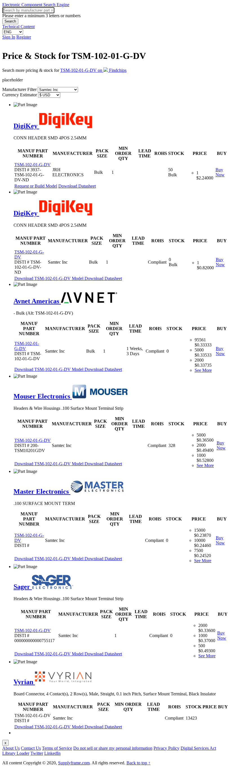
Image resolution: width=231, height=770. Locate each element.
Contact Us (31, 748)
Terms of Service (57, 748)
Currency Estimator (19, 94)
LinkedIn (52, 753)
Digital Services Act (198, 748)
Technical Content (18, 26)
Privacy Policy (166, 748)
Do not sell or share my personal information (112, 748)
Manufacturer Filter (19, 89)
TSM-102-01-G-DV (32, 164)
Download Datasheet (77, 186)
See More (203, 370)
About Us (11, 748)
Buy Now (220, 172)
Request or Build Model (35, 186)
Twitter (36, 753)
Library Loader (15, 753)
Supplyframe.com (74, 762)
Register (23, 37)
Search (10, 21)
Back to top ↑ (138, 762)
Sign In (8, 37)
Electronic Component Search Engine (35, 4)
